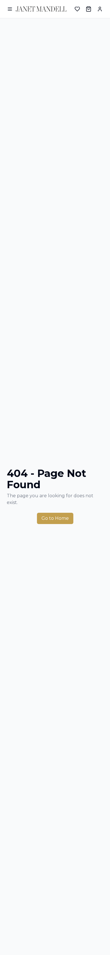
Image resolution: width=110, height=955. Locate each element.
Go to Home (55, 518)
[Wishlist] (77, 9)
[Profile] (99, 9)
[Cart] (88, 9)
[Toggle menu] (10, 9)
